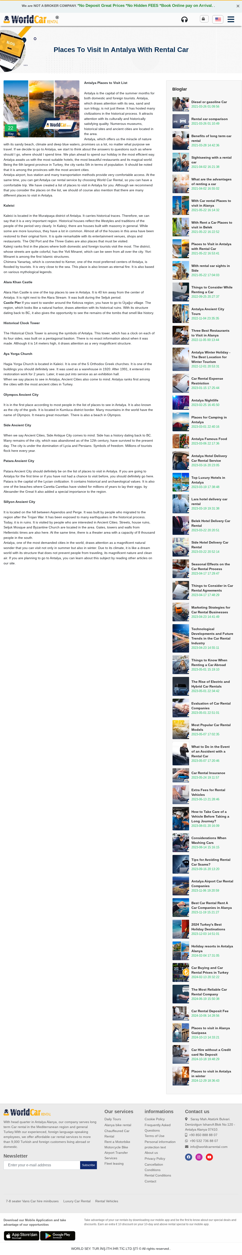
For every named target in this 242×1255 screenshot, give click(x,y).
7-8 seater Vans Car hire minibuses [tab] (32, 1201)
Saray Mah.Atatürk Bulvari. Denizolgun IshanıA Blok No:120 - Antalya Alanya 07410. (210, 1124)
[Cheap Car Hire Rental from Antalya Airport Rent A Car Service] (31, 19)
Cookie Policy (155, 1119)
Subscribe (88, 1165)
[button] (217, 19)
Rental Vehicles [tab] (106, 1201)
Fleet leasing (114, 1163)
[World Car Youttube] (209, 1157)
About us (151, 1153)
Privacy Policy (155, 1158)
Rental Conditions (158, 1175)
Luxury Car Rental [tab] (77, 1201)
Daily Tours (112, 1119)
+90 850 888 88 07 (203, 1135)
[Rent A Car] (185, 19)
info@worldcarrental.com (209, 1147)
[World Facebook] (188, 1157)
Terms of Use (154, 1136)
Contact (150, 1181)
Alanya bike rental (117, 1125)
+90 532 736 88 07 (204, 1141)
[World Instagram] (199, 1157)
